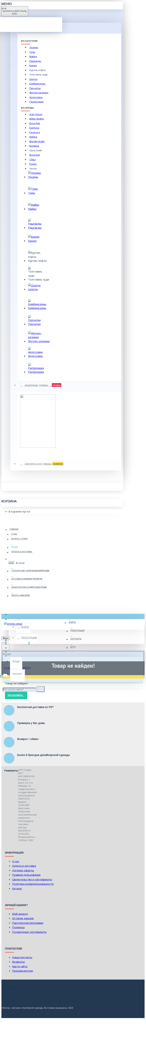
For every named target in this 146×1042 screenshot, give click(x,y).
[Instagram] (13, 997)
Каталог (76, 644)
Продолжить (15, 695)
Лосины (76, 647)
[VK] (13, 988)
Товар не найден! (77, 655)
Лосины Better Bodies (76, 652)
